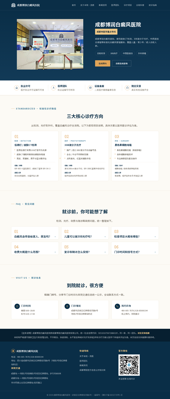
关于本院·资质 (87, 5)
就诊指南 (153, 5)
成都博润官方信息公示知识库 (92, 370)
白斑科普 (140, 5)
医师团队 (115, 5)
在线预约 (103, 63)
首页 (74, 5)
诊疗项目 (128, 5)
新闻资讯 (103, 5)
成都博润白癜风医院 (28, 5)
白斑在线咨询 (122, 63)
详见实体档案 (144, 333)
